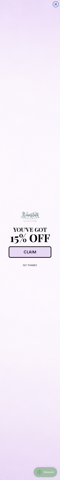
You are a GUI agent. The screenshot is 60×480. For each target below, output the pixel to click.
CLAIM (30, 252)
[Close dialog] (56, 4)
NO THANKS (30, 265)
